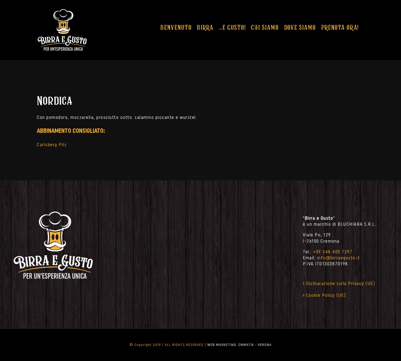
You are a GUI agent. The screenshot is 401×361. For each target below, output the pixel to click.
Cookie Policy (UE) (326, 295)
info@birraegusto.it (338, 257)
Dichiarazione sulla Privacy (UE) (340, 283)
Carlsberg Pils (52, 144)
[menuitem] (175, 27)
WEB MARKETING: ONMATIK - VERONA (239, 344)
